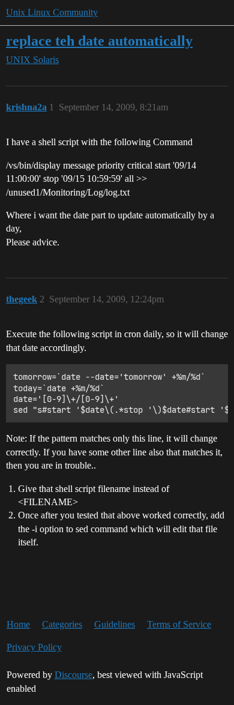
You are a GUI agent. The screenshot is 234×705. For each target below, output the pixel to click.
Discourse (73, 675)
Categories (62, 624)
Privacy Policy (34, 647)
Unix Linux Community (52, 12)
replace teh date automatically (99, 40)
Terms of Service (179, 624)
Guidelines (114, 624)
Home (18, 624)
